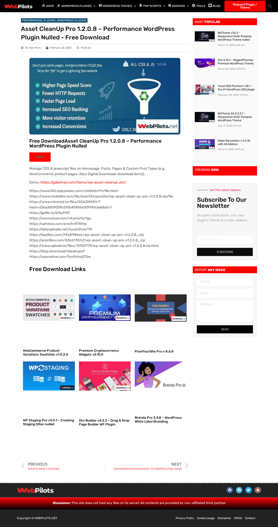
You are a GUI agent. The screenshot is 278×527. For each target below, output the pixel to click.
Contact (250, 518)
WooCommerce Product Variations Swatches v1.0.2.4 (45, 352)
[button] (270, 6)
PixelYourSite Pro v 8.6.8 (154, 351)
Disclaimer (224, 518)
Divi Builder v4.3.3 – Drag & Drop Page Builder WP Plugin (104, 422)
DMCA (238, 518)
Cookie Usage (206, 518)
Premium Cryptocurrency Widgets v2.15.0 (99, 352)
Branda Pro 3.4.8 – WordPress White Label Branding (158, 419)
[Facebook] (230, 490)
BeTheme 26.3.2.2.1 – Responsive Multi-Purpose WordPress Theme (235, 117)
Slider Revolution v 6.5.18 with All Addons (234, 142)
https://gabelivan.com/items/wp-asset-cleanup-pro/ (83, 182)
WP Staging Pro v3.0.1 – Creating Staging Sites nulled (48, 422)
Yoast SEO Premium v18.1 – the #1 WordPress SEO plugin (236, 87)
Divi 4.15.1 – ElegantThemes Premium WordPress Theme (236, 61)
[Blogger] (258, 490)
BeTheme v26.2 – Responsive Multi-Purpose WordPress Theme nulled (235, 36)
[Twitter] (248, 490)
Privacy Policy (185, 518)
